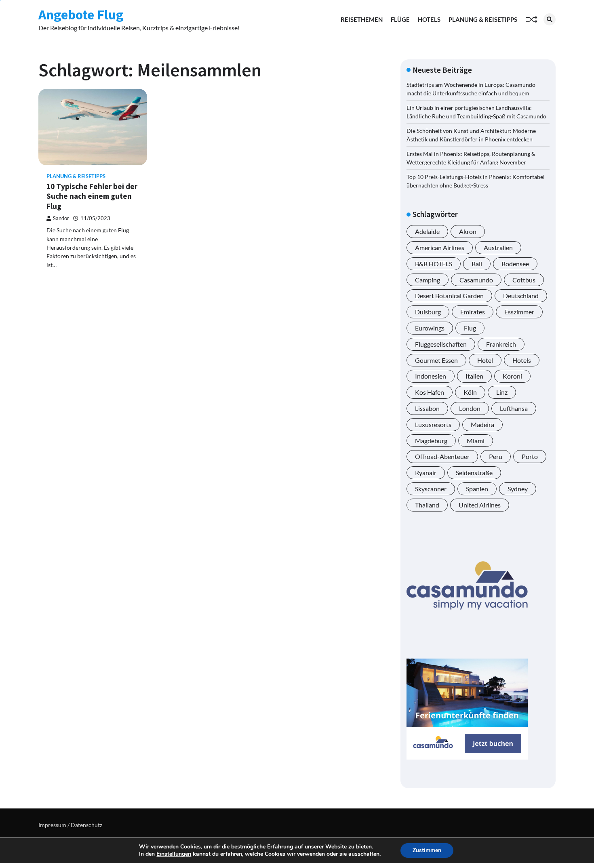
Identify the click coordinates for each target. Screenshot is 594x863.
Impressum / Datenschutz (70, 824)
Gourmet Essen (436, 360)
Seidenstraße (474, 472)
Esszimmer (519, 312)
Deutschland (521, 295)
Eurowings (429, 328)
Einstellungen (173, 854)
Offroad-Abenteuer (442, 456)
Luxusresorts (433, 424)
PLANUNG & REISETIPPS (483, 19)
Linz (502, 392)
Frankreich (501, 344)
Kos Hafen (429, 392)
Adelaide (427, 231)
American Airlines (439, 247)
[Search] (549, 19)
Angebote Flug (81, 14)
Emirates (472, 312)
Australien (498, 247)
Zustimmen (427, 850)
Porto (530, 456)
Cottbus (523, 280)
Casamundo (476, 280)
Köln (470, 392)
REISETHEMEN (362, 19)
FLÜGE (400, 19)
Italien (474, 376)
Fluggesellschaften (441, 344)
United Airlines (480, 505)
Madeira (482, 424)
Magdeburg (431, 440)
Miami (475, 440)
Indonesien (430, 376)
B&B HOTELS (433, 263)
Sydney (518, 489)
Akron (467, 231)
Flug (470, 328)
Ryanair (425, 472)
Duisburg (428, 312)
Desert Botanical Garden (449, 295)
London (469, 408)
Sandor (61, 218)
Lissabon (427, 408)
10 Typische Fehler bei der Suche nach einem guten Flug (91, 196)
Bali (477, 263)
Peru (495, 456)
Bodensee (515, 263)
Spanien (477, 489)
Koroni (512, 376)
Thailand (427, 505)
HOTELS (429, 19)
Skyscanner (431, 489)
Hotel (485, 360)
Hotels (521, 360)
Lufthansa (514, 408)
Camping (427, 280)
